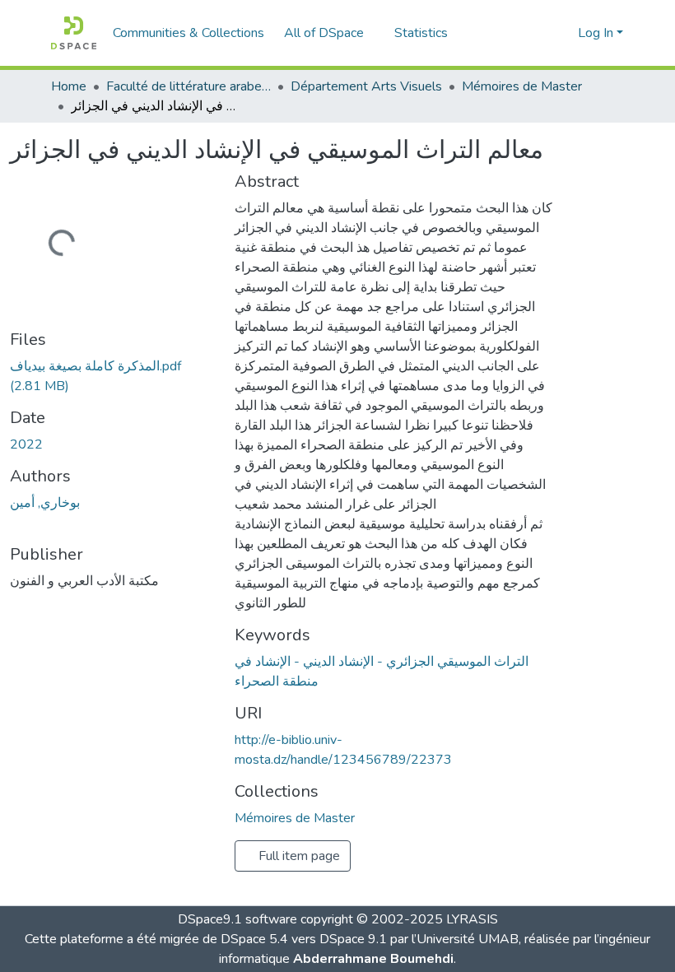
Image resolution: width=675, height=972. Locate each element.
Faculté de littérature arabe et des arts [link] (188, 86)
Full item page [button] (297, 856)
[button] (73, 32)
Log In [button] (597, 33)
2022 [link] (26, 444)
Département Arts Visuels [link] (366, 86)
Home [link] (68, 86)
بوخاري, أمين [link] (45, 503)
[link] (112, 376)
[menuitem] (329, 33)
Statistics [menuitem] (421, 33)
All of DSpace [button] (324, 33)
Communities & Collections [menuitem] (188, 33)
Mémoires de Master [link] (522, 86)
